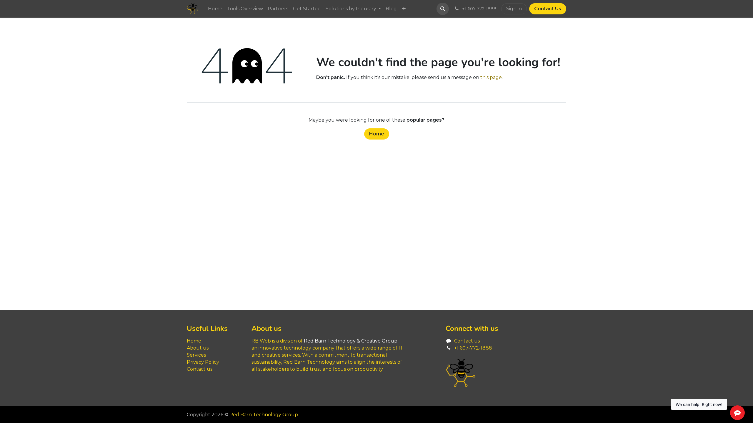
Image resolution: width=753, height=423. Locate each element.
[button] (443, 9)
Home (376, 134)
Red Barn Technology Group (263, 414)
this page (491, 77)
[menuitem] (215, 9)
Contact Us (547, 8)
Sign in (514, 8)
